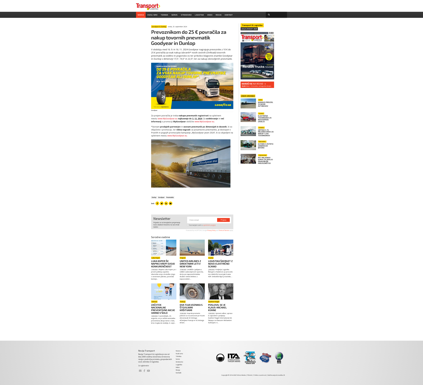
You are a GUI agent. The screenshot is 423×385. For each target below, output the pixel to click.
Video (209, 15)
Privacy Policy (211, 230)
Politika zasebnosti (260, 375)
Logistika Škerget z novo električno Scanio (220, 264)
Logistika (199, 15)
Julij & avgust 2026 (249, 29)
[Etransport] (148, 6)
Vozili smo (152, 15)
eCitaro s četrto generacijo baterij (265, 146)
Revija (218, 15)
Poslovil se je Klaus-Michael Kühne (217, 307)
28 (284, 375)
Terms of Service (224, 230)
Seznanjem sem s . (202, 225)
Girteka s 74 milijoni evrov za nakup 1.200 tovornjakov (266, 133)
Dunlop (154, 197)
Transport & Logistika (252, 25)
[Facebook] (144, 371)
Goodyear (161, 197)
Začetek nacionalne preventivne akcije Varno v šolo (163, 308)
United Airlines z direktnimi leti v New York (190, 264)
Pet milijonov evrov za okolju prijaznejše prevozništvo (265, 160)
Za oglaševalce (143, 366)
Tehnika (164, 15)
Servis (174, 15)
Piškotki (249, 375)
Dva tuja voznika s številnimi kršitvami (191, 307)
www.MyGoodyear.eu (167, 118)
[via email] (170, 203)
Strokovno (186, 15)
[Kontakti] (140, 371)
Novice (141, 15)
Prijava (223, 220)
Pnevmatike (170, 197)
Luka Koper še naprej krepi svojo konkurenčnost (163, 264)
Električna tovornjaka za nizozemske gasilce (264, 118)
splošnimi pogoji (209, 225)
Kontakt (229, 15)
